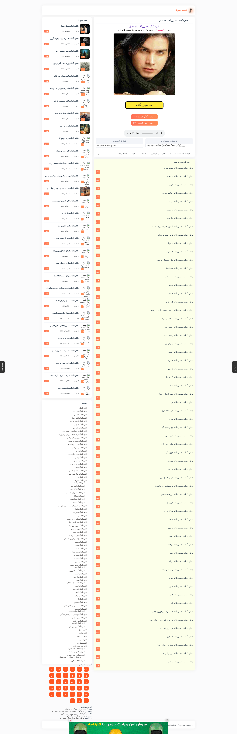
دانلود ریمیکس (82, 636)
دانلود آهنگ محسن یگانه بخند (181, 386)
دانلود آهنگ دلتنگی (81, 509)
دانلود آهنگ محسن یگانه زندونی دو (179, 327)
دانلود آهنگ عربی (81, 562)
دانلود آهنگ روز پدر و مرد (78, 526)
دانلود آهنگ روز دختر (80, 532)
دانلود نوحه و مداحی (80, 646)
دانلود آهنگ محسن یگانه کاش (181, 536)
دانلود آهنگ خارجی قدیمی (75, 493)
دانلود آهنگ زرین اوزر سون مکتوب (73, 714)
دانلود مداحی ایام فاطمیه (76, 652)
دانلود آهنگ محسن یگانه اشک (181, 519)
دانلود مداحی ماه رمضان (76, 655)
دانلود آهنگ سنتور (81, 542)
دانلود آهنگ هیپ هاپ (80, 618)
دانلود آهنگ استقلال (78, 623)
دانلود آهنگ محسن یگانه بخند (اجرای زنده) (176, 394)
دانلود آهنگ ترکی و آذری (79, 464)
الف (86, 669)
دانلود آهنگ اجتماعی (80, 411)
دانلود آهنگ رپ (82, 516)
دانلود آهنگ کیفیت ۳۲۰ (143, 123)
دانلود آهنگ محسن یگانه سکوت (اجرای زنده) (175, 645)
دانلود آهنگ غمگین (81, 574)
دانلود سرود (83, 640)
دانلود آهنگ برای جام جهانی (77, 438)
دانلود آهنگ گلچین (81, 592)
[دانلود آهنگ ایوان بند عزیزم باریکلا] (85, 254)
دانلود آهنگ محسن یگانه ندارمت (180, 218)
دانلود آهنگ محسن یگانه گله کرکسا (179, 252)
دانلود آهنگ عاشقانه (185, 153)
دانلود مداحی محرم (78, 661)
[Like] (97, 154)
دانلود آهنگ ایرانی (81, 425)
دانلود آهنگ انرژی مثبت (79, 421)
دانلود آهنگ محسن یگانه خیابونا (180, 243)
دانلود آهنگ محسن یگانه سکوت (180, 662)
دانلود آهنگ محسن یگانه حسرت (180, 360)
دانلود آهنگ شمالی (81, 555)
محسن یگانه (144, 105)
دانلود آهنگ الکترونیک (80, 418)
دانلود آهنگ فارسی (81, 577)
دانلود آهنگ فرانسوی (77, 499)
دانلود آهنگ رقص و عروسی (77, 519)
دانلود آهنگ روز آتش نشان (78, 522)
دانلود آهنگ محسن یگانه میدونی (180, 461)
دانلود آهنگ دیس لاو (80, 512)
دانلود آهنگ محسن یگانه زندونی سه (178, 335)
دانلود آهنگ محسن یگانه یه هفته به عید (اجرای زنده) (172, 310)
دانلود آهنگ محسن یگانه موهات (180, 545)
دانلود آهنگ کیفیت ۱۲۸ (143, 117)
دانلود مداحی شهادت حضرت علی (71, 657)
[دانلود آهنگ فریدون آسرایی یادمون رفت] (85, 166)
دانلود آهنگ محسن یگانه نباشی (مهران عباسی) (174, 486)
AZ (72, 701)
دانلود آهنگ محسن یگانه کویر (181, 595)
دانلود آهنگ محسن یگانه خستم (181, 285)
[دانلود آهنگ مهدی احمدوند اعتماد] (85, 279)
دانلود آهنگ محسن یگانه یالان (181, 603)
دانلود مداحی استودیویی (76, 648)
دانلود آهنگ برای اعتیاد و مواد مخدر (75, 431)
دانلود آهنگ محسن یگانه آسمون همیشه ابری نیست (172, 227)
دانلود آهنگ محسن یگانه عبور (181, 586)
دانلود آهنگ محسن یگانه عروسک (180, 503)
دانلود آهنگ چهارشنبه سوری (77, 474)
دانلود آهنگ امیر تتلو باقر (76, 716)
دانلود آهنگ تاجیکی (81, 461)
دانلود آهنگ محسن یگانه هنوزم (181, 294)
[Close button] (167, 719)
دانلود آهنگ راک (79, 496)
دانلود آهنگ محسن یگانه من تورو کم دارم (176, 628)
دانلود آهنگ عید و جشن (79, 565)
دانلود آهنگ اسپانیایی (77, 486)
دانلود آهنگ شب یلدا (80, 552)
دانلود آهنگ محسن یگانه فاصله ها (179, 268)
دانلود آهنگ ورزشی (80, 621)
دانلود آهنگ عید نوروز (77, 571)
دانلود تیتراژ (154, 153)
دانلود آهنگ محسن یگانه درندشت (179, 210)
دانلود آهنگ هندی (79, 502)
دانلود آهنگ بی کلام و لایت (78, 444)
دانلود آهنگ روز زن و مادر (78, 535)
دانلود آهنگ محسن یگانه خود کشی (179, 436)
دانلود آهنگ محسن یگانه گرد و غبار (179, 377)
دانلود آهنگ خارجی (81, 481)
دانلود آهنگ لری (82, 599)
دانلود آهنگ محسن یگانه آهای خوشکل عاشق (175, 260)
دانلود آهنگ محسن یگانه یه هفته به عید (177, 319)
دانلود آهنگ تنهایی (81, 467)
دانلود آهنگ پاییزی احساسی (77, 454)
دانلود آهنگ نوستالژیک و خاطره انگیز (169, 153)
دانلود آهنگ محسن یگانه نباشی (180, 528)
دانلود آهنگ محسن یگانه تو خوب (180, 176)
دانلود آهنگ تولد (79, 567)
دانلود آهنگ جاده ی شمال (78, 471)
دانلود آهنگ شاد (82, 549)
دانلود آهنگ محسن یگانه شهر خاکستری (177, 411)
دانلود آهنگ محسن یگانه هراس (180, 369)
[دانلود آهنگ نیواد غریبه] (85, 216)
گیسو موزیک (159, 30)
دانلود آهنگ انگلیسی (77, 489)
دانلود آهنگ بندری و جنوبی (78, 441)
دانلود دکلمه (83, 633)
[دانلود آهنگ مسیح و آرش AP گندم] (85, 304)
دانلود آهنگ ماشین (81, 602)
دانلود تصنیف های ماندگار (76, 583)
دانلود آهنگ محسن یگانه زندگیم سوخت (177, 193)
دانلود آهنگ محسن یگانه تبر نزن (180, 469)
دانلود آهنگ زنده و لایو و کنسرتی (76, 539)
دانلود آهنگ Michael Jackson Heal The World (68, 711)
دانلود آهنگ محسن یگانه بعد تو (181, 578)
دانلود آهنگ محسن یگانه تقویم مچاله (178, 168)
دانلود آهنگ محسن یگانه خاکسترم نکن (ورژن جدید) (172, 612)
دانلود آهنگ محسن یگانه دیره (181, 553)
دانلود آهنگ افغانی (81, 415)
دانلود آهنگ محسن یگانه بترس (181, 185)
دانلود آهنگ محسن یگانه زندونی (180, 352)
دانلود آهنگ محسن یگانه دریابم (181, 561)
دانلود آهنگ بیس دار (80, 448)
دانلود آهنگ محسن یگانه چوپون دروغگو (177, 427)
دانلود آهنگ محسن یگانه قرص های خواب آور (175, 235)
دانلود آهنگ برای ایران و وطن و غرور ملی (72, 434)
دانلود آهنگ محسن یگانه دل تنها (180, 201)
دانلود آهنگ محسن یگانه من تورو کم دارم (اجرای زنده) (171, 620)
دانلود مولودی (82, 643)
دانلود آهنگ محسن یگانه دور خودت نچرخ (176, 494)
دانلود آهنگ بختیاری (80, 428)
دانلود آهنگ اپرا (79, 483)
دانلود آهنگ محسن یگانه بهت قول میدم (177, 570)
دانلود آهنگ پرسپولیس (77, 626)
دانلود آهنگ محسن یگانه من (182, 402)
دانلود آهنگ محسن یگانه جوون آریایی (178, 453)
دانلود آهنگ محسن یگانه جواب (181, 419)
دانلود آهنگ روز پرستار (79, 529)
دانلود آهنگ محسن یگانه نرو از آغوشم (178, 653)
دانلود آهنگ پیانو (82, 457)
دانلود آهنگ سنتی (81, 545)
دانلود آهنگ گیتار (81, 596)
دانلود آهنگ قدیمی (81, 580)
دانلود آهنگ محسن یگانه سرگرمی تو (178, 511)
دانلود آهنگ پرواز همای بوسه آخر (72, 718)
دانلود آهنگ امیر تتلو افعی (72, 709)
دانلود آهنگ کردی (81, 586)
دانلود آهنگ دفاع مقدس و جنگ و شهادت (73, 506)
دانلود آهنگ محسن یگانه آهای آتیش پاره (177, 444)
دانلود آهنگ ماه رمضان (77, 611)
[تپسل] (70, 719)
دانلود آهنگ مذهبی (81, 609)
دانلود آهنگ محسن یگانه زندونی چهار (178, 344)
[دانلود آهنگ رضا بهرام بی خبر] (85, 341)
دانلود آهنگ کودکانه (80, 589)
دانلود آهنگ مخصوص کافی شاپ (76, 606)
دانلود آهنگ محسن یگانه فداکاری (180, 637)
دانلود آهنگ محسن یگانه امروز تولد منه (177, 277)
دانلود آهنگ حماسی (80, 477)
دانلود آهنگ (83, 408)
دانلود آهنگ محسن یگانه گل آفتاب (179, 302)
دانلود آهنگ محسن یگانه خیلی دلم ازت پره (176, 478)
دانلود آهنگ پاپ (82, 451)
